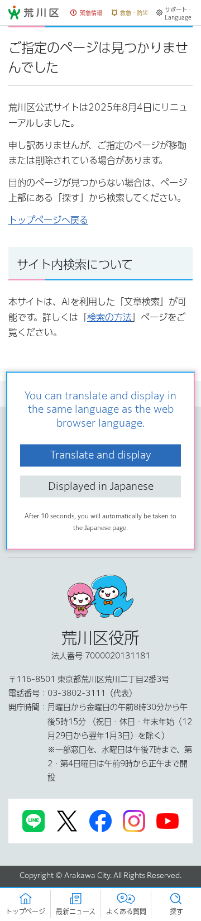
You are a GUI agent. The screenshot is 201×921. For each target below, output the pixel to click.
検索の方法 (109, 317)
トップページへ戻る (48, 220)
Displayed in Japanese (101, 486)
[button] (86, 13)
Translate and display (100, 455)
